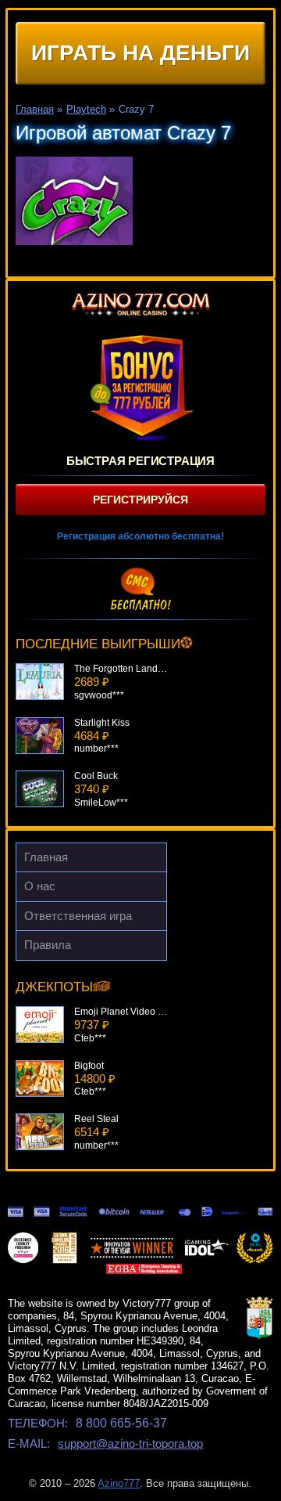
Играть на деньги (140, 53)
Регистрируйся (140, 499)
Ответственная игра (78, 915)
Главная (46, 857)
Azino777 (119, 1483)
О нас (39, 886)
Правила (47, 944)
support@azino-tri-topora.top (130, 1443)
